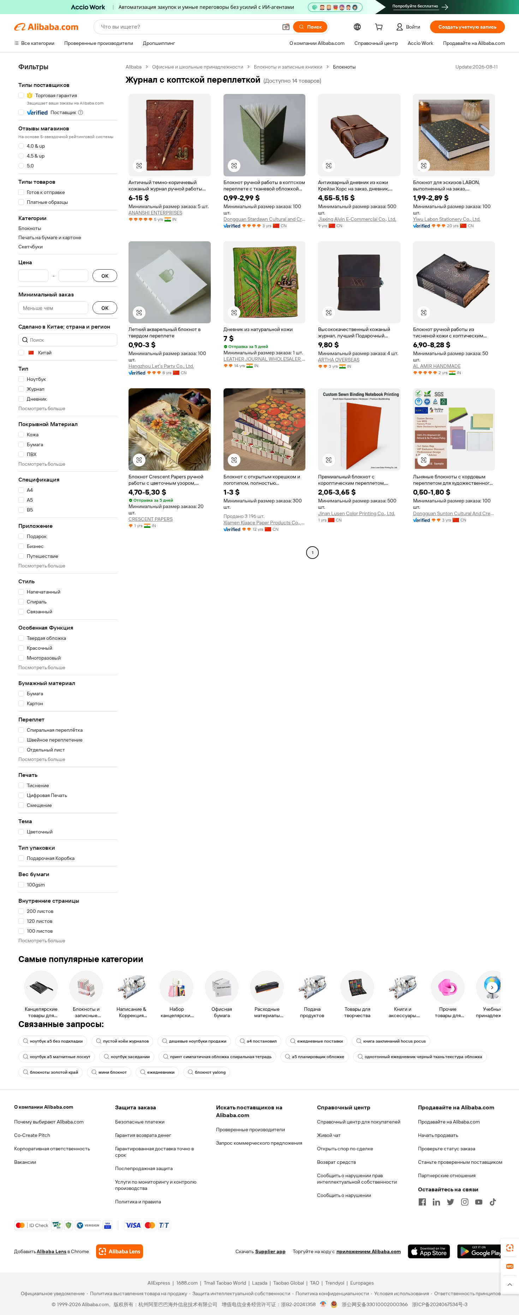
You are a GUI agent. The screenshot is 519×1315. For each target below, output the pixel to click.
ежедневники (160, 1072)
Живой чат (329, 1135)
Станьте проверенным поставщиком (460, 1162)
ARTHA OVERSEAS (338, 359)
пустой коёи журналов (126, 1041)
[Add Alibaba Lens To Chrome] (119, 1251)
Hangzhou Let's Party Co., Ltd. (161, 366)
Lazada (259, 1283)
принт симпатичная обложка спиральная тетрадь (221, 1056)
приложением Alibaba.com (368, 1251)
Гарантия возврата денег (143, 1135)
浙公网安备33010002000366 (375, 1304)
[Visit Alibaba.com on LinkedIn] (436, 1202)
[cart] (380, 28)
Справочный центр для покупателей (358, 1122)
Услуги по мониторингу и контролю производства (155, 1185)
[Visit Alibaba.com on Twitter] (450, 1202)
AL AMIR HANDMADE (437, 366)
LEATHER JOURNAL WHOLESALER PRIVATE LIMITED (264, 359)
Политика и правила (138, 1201)
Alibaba (134, 67)
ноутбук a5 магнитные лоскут (60, 1056)
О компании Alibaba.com (43, 1107)
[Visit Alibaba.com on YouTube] (479, 1202)
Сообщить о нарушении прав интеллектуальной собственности (357, 1179)
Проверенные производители (250, 1129)
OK (104, 276)
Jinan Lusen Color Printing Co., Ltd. (356, 513)
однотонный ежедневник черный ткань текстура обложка (423, 1056)
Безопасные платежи (140, 1122)
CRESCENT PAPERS (151, 519)
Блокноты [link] (344, 67)
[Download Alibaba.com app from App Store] (429, 1251)
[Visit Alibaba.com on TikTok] (493, 1202)
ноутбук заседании (130, 1056)
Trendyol (334, 1283)
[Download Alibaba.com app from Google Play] (481, 1251)
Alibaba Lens (51, 1251)
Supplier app (270, 1251)
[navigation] (67, 503)
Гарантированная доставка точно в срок (154, 1152)
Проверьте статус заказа (446, 1148)
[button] (286, 27)
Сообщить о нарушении (344, 1195)
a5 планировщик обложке (318, 1056)
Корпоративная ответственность (52, 1148)
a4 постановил (262, 1041)
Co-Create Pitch (32, 1135)
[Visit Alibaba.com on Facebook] (422, 1202)
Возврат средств (336, 1162)
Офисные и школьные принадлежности (197, 67)
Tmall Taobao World (225, 1283)
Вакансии (25, 1162)
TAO (314, 1283)
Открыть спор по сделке (345, 1148)
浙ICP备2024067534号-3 (439, 1304)
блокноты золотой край (54, 1072)
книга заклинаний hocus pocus (394, 1041)
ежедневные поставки (320, 1041)
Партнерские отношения (447, 1175)
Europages (362, 1283)
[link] (510, 1248)
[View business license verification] (323, 1304)
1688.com (187, 1283)
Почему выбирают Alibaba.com (49, 1122)
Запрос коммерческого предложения (259, 1143)
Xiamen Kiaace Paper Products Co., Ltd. (264, 522)
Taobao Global (288, 1283)
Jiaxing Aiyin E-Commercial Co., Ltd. (357, 219)
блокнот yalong (210, 1072)
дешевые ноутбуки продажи (197, 1041)
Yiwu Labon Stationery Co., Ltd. (447, 219)
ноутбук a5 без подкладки (56, 1041)
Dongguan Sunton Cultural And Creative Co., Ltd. (454, 513)
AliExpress (159, 1283)
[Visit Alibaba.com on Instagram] (464, 1202)
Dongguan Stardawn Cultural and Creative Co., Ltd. (264, 219)
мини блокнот (113, 1072)
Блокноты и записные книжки (288, 67)
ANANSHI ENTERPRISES (155, 213)
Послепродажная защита (144, 1168)
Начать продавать (438, 1135)
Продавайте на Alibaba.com (449, 1122)
